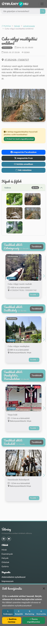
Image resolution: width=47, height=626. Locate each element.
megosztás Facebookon (24, 152)
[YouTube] (9, 539)
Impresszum (7, 581)
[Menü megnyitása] (42, 4)
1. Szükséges (8, 612)
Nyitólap (7, 26)
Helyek (17, 26)
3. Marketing (29, 612)
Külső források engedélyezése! (20, 139)
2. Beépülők (19, 612)
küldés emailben (24, 164)
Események (7, 554)
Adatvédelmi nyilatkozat (13, 577)
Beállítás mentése (12, 620)
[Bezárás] (44, 588)
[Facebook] (4, 539)
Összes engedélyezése (33, 620)
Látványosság (29, 26)
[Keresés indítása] (42, 11)
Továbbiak (37, 246)
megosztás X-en (24, 158)
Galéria (5, 566)
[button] (14, 199)
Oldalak (5, 562)
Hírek (4, 550)
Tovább (33, 295)
